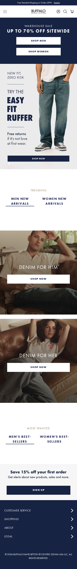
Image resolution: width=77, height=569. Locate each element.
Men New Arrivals (20, 201)
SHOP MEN (38, 40)
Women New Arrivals (54, 201)
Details (57, 3)
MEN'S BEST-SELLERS (20, 438)
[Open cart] (72, 11)
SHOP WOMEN (38, 51)
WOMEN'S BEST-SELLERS (54, 438)
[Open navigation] (5, 11)
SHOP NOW (38, 278)
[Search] (65, 11)
